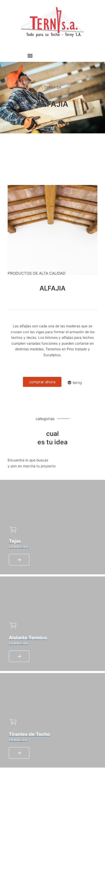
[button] (30, 55)
